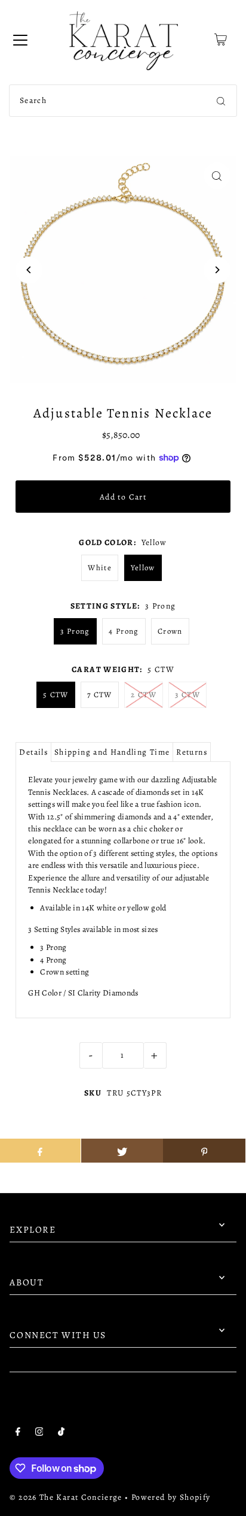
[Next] (217, 269)
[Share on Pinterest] (204, 1151)
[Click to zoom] (217, 175)
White (100, 567)
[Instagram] (39, 1433)
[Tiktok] (61, 1433)
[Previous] (29, 269)
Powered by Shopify (170, 1497)
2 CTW (143, 694)
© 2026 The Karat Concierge (66, 1497)
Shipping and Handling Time (112, 752)
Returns (191, 752)
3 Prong (75, 631)
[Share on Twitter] (122, 1151)
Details (33, 752)
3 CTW (187, 694)
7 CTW (99, 694)
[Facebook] (18, 1433)
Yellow (143, 567)
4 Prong (124, 631)
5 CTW (56, 694)
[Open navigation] (20, 40)
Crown (170, 631)
